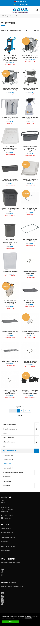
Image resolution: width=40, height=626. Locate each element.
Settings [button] (28, 618)
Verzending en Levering (8, 537)
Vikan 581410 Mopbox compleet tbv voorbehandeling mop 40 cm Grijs (30, 149)
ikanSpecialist (6, 550)
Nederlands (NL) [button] (21, 2)
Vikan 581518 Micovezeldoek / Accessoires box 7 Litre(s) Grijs (10, 210)
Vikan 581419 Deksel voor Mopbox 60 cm (30, 179)
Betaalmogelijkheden (7, 532)
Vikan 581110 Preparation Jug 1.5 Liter (10, 118)
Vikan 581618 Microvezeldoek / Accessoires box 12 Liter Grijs (10, 242)
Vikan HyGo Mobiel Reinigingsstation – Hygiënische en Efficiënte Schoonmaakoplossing (10, 58)
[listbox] (16, 30)
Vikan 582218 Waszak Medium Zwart (30, 301)
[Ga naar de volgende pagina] (25, 410)
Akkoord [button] (11, 621)
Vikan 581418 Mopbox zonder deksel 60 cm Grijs (10, 179)
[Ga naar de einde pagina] (29, 410)
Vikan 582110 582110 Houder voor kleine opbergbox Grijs (10, 302)
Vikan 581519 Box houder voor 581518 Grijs (30, 209)
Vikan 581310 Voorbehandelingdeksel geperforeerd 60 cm (10, 148)
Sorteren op (4, 30)
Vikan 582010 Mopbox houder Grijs (30, 272)
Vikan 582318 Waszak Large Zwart (10, 332)
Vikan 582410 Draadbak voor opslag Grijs (30, 332)
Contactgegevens (6, 528)
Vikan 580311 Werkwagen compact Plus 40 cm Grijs (30, 56)
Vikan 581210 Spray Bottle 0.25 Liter (30, 118)
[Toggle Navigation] (3, 10)
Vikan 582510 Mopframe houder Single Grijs (30, 361)
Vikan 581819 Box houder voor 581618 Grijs (30, 240)
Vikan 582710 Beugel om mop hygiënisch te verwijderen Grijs (10, 392)
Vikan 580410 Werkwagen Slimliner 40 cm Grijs (30, 88)
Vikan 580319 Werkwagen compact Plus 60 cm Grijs (10, 88)
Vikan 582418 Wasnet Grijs (10, 361)
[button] (11, 2)
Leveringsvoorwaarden (8, 546)
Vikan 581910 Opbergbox (10, 271)
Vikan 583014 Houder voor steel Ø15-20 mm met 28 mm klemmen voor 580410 (30, 392)
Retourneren (4, 541)
